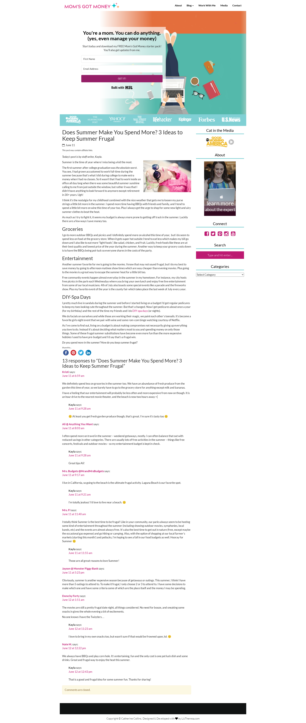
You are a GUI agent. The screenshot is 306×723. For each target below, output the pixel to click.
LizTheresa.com (191, 718)
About (178, 5)
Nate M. (67, 644)
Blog (189, 5)
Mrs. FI (66, 510)
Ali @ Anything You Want (77, 424)
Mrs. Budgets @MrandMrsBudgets (83, 471)
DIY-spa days (140, 310)
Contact (236, 5)
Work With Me (207, 5)
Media (224, 5)
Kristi (65, 372)
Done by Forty (71, 596)
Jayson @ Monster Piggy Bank (80, 568)
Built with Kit (122, 87)
